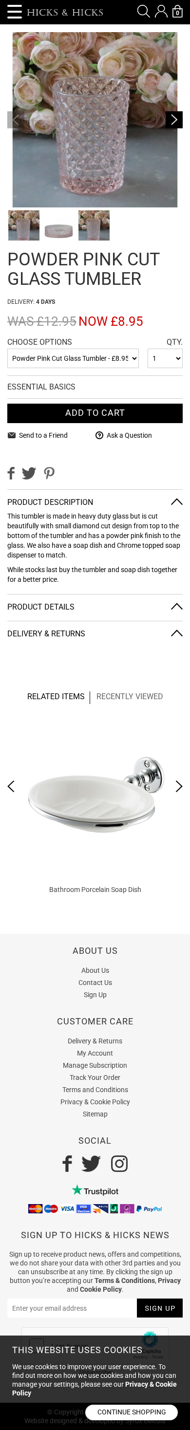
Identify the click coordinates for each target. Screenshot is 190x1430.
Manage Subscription (95, 1065)
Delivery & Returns (95, 1041)
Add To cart (95, 413)
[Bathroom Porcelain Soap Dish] (95, 796)
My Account (95, 1053)
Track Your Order (95, 1077)
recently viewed (129, 696)
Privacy (169, 1280)
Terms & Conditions (125, 1280)
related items (56, 696)
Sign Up (95, 995)
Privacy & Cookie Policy (95, 1102)
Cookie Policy (101, 1289)
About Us (95, 970)
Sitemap (95, 1114)
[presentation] (11, 786)
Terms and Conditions (95, 1090)
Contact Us (95, 982)
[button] (143, 11)
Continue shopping (131, 1412)
